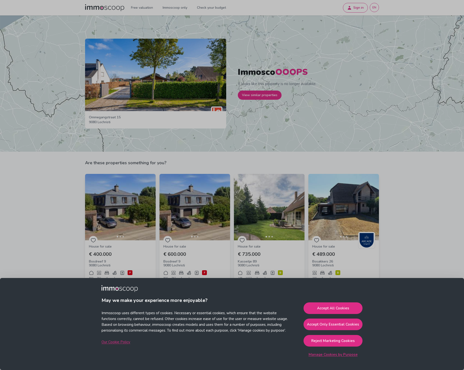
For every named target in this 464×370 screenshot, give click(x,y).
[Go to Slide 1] (117, 236)
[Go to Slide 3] (123, 236)
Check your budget (211, 7)
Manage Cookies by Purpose (333, 354)
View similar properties (259, 95)
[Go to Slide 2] (120, 236)
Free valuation (142, 7)
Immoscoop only (175, 7)
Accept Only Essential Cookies (333, 324)
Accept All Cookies (333, 308)
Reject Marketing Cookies (333, 340)
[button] (120, 207)
